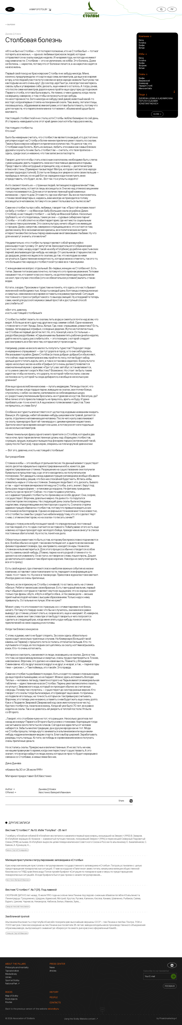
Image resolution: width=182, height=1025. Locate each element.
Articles (53, 971)
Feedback (170, 986)
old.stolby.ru (53, 1008)
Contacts (55, 1002)
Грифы (142, 45)
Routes (8, 1002)
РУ (172, 9)
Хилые (142, 47)
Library (8, 977)
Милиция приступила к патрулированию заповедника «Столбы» (44, 860)
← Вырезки (10, 24)
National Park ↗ (12, 983)
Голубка (142, 42)
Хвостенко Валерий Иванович (18, 880)
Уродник (143, 65)
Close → (157, 114)
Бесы (141, 40)
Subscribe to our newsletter (156, 971)
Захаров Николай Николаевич (17, 906)
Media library (11, 974)
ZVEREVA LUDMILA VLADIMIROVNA (156, 98)
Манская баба (145, 88)
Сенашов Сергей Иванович (17, 933)
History (54, 992)
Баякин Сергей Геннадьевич (17, 850)
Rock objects (11, 999)
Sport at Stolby (12, 980)
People (54, 997)
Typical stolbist (12, 971)
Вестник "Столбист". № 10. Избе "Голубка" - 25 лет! (36, 830)
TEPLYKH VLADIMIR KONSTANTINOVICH (148, 102)
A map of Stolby (38, 9)
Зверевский (144, 80)
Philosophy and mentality (16, 967)
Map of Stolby (11, 996)
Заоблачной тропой (17, 916)
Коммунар (143, 83)
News (52, 967)
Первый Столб (145, 85)
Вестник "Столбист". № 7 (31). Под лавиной (31, 889)
